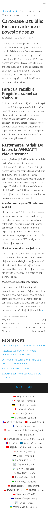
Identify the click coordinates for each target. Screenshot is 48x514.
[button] (44, 4)
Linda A (21, 38)
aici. (44, 310)
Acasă (19, 387)
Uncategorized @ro (19, 316)
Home (5, 11)
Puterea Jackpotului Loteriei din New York (23, 345)
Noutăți (14, 11)
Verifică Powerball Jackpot (16, 368)
